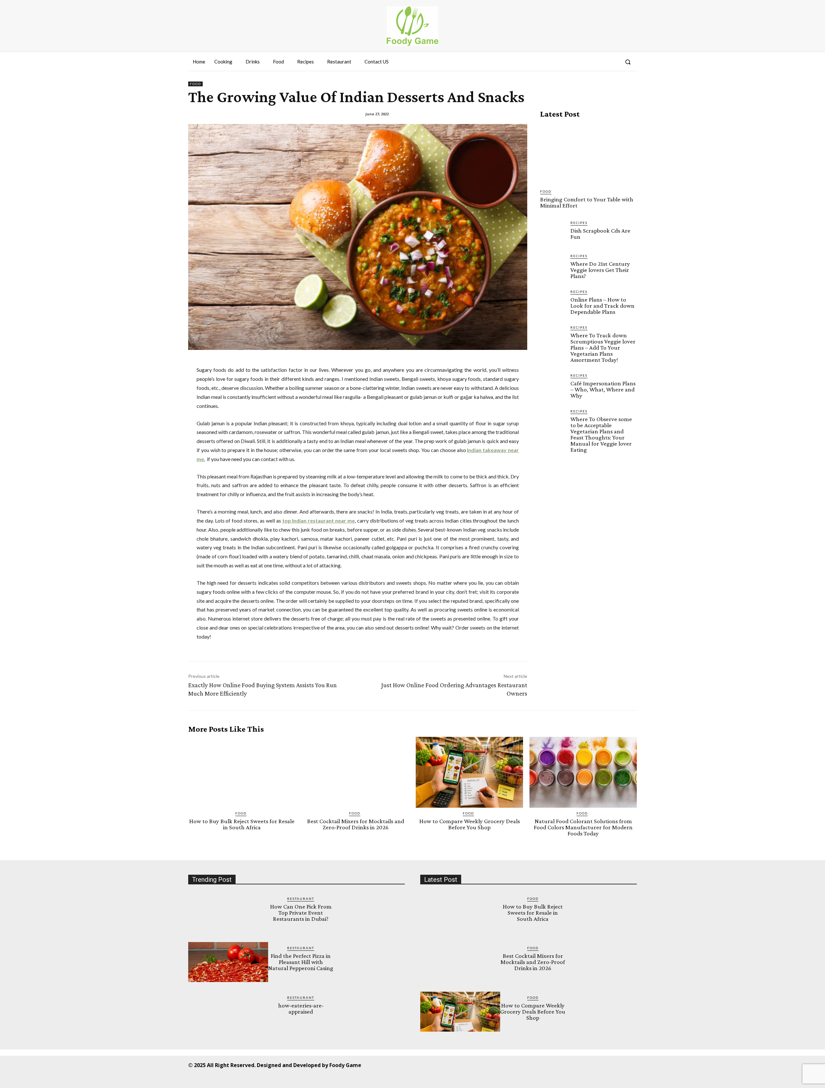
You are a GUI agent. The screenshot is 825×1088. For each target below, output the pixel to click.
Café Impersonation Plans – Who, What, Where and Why (603, 389)
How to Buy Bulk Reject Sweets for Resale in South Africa (242, 824)
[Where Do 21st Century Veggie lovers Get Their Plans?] (552, 265)
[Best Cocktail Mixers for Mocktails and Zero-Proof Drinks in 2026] (355, 772)
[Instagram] (519, 1064)
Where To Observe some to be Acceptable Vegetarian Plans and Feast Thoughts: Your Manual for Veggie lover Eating (601, 434)
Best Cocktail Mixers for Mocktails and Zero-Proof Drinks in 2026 (355, 824)
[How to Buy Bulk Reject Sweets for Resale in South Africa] (242, 772)
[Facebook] (504, 1064)
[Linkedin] (533, 1064)
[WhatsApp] (577, 1064)
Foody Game (345, 1065)
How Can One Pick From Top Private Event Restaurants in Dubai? (301, 912)
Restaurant (300, 898)
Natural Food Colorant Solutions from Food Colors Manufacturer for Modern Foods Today (583, 827)
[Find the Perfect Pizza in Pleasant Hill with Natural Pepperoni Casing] (228, 962)
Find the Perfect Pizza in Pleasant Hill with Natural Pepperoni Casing (300, 961)
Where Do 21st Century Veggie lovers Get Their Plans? (600, 269)
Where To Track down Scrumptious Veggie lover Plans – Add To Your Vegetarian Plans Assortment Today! (603, 347)
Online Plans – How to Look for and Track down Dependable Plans (602, 305)
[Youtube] (591, 1064)
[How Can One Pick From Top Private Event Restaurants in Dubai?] (228, 913)
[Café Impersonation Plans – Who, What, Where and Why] (552, 385)
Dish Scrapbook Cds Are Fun (600, 233)
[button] (628, 62)
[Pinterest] (548, 1064)
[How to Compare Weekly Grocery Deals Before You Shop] (469, 772)
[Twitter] (562, 1064)
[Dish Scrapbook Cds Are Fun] (552, 232)
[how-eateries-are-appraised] (228, 1012)
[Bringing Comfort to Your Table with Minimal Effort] (588, 154)
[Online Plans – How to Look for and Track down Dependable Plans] (552, 301)
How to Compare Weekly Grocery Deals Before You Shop (469, 824)
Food (195, 84)
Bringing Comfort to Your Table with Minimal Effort (586, 202)
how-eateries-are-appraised (301, 1008)
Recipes (578, 223)
